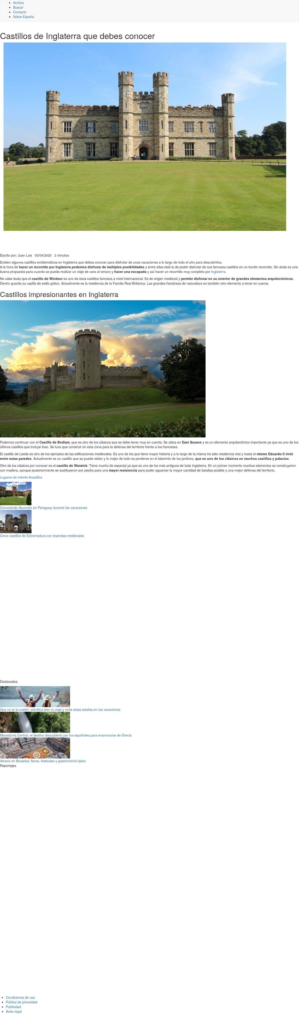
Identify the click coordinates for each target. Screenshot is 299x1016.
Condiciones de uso (20, 997)
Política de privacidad (21, 1002)
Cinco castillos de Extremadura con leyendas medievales (42, 535)
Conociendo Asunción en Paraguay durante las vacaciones (43, 507)
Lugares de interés (14, 477)
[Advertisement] (114, 241)
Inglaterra (218, 271)
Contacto (19, 12)
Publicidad (13, 1006)
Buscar (18, 7)
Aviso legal (14, 1011)
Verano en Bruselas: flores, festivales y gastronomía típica (43, 760)
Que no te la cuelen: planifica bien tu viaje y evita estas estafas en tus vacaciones (60, 709)
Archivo (18, 2)
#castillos (35, 477)
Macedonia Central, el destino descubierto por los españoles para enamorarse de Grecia (66, 735)
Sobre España (23, 16)
